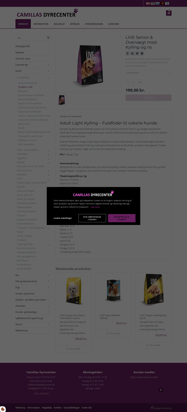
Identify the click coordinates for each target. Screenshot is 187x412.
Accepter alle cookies (121, 218)
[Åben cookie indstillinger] (3, 409)
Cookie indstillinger (63, 218)
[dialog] (93, 206)
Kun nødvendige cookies (92, 218)
